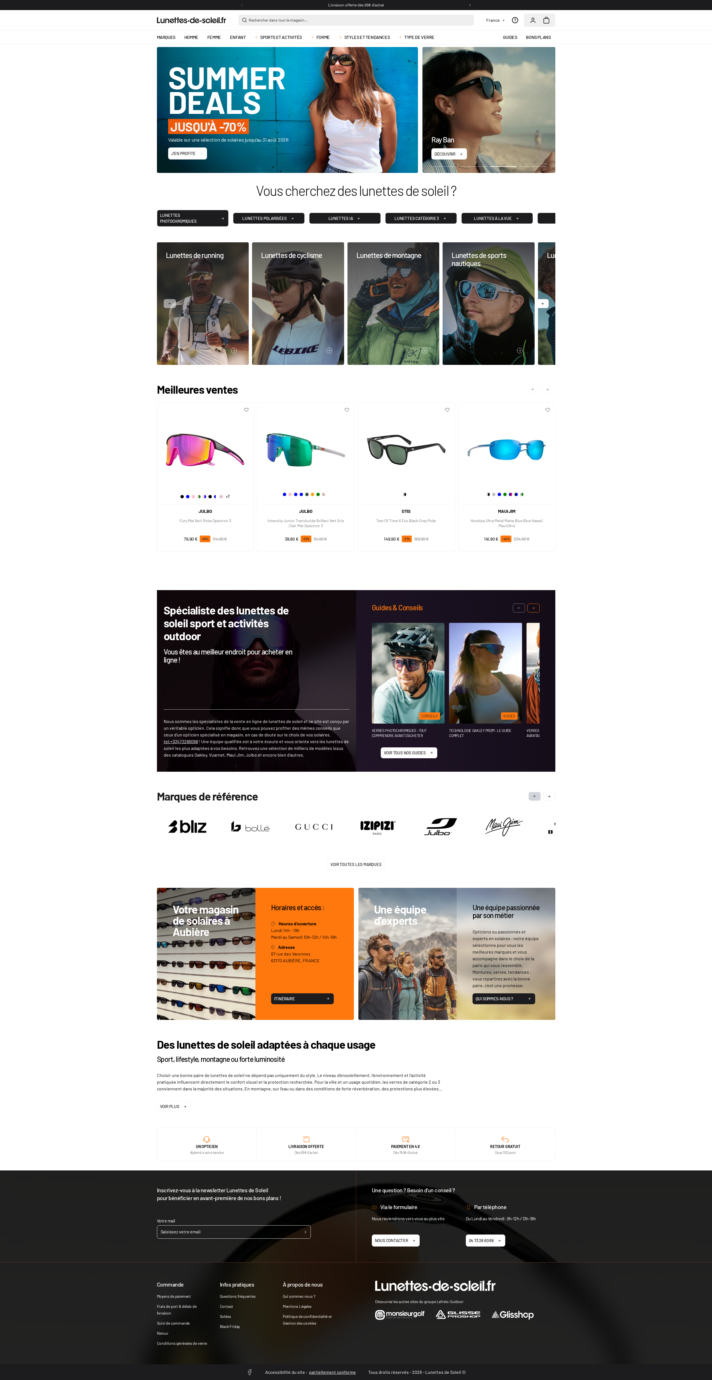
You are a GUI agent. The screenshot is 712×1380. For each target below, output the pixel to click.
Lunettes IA (340, 218)
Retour (162, 1333)
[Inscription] (305, 1232)
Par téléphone (490, 1206)
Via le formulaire (398, 1206)
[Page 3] (503, 166)
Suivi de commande (173, 1323)
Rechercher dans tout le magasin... (278, 20)
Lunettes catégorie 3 (416, 218)
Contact (226, 1306)
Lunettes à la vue (493, 218)
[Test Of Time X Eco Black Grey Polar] (406, 448)
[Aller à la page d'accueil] (191, 20)
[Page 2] (474, 166)
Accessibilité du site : (310, 1372)
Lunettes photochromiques (178, 218)
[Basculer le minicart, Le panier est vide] (546, 20)
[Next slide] (549, 796)
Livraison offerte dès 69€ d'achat (356, 5)
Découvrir (444, 153)
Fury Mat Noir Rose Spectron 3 (205, 520)
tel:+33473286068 (181, 741)
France (493, 20)
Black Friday (230, 1326)
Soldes (225, 1316)
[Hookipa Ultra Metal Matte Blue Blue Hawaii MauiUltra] (507, 448)
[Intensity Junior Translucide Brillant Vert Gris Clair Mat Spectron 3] (306, 448)
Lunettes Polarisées (264, 218)
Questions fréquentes (238, 1296)
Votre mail (166, 1220)
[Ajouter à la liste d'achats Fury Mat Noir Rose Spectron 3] (246, 410)
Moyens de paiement (174, 1296)
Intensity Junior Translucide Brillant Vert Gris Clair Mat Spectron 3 (305, 523)
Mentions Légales (297, 1306)
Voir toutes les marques (355, 864)
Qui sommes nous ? (299, 1296)
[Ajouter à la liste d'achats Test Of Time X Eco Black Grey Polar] (447, 410)
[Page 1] (445, 166)
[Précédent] (242, 5)
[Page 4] (532, 166)
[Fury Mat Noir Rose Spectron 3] (205, 448)
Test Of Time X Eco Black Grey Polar (406, 520)
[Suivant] (470, 5)
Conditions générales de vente (182, 1343)
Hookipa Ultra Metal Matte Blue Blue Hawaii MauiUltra (507, 523)
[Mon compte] (532, 20)
